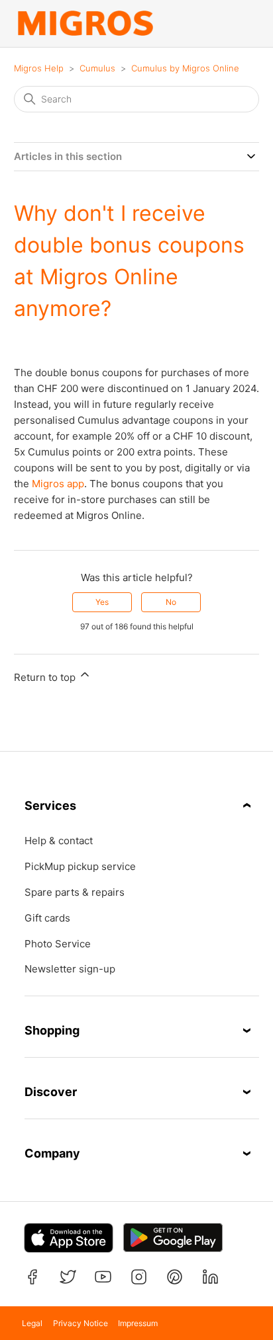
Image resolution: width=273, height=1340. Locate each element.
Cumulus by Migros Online (185, 68)
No (171, 602)
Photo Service (58, 944)
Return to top (46, 677)
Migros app (58, 483)
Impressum (138, 1323)
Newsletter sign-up (70, 969)
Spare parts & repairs (75, 892)
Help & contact (59, 841)
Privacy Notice (80, 1323)
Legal (32, 1323)
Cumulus (97, 68)
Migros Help (39, 68)
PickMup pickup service (80, 867)
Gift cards (47, 918)
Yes (102, 602)
